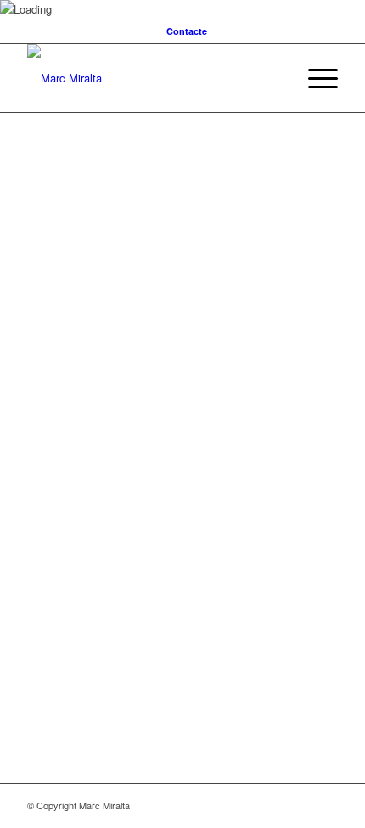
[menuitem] (187, 31)
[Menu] (314, 78)
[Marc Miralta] (151, 78)
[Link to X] (299, 805)
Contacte (186, 31)
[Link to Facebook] (325, 805)
